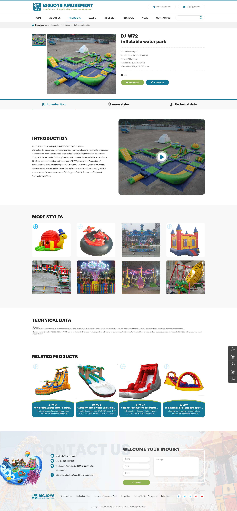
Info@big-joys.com (193, 7)
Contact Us (163, 17)
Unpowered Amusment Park (105, 496)
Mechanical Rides (83, 496)
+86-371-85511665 (66, 461)
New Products (66, 496)
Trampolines (125, 496)
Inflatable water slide (81, 25)
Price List (110, 17)
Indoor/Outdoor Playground (145, 496)
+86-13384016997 (163, 7)
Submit (137, 482)
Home (38, 17)
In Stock (128, 17)
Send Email (134, 82)
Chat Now (159, 82)
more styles (120, 104)
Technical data (186, 104)
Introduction (56, 104)
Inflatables (65, 25)
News (145, 17)
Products (75, 17)
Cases (92, 17)
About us (55, 17)
